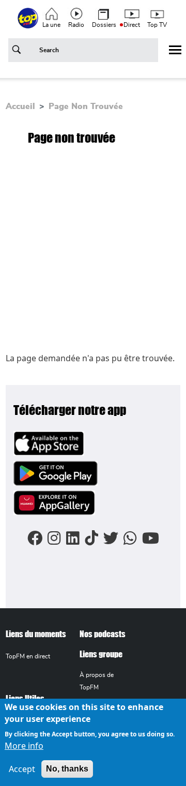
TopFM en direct (28, 656)
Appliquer (18, 51)
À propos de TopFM (97, 681)
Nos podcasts (103, 634)
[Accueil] (29, 23)
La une (51, 25)
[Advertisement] (93, 254)
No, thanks (67, 768)
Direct (131, 25)
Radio (76, 25)
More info (24, 745)
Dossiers (104, 25)
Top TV (157, 25)
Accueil (20, 106)
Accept (22, 769)
